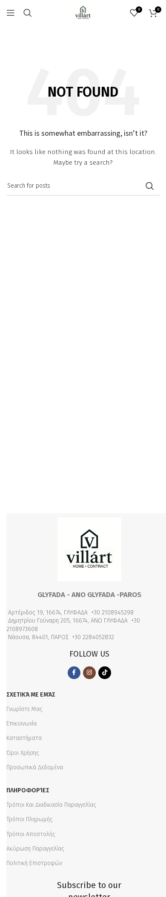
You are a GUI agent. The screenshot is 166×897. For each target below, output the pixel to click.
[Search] (27, 12)
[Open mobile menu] (10, 12)
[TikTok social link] (104, 672)
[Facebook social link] (74, 672)
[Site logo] (83, 12)
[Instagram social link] (89, 672)
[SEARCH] (150, 186)
